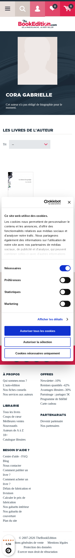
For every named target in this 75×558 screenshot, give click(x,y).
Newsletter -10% (50, 380)
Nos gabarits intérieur (16, 506)
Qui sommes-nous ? (15, 380)
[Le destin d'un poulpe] (20, 191)
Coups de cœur (12, 416)
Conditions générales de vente (25, 542)
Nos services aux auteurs (18, 394)
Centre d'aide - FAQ (15, 456)
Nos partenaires (49, 425)
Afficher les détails (50, 319)
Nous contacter (12, 465)
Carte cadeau (48, 403)
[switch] (65, 280)
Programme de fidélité (53, 399)
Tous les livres (11, 412)
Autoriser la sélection (37, 342)
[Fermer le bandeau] (69, 202)
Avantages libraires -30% (55, 389)
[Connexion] (37, 11)
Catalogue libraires (14, 439)
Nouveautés (10, 425)
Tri (4, 144)
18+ (5, 435)
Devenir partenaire (51, 421)
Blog (6, 461)
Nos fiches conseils (14, 389)
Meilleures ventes (13, 421)
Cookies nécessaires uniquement (37, 353)
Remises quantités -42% (54, 385)
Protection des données (38, 547)
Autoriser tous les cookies (37, 330)
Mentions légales (58, 542)
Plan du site (10, 520)
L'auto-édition (11, 385)
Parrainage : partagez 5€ (55, 394)
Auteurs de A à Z (13, 430)
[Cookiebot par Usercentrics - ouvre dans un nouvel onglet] (45, 202)
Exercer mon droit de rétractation (38, 551)
